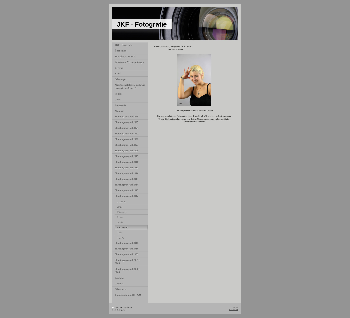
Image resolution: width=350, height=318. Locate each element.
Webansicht (233, 310)
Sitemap (129, 307)
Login (235, 307)
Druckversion (120, 307)
